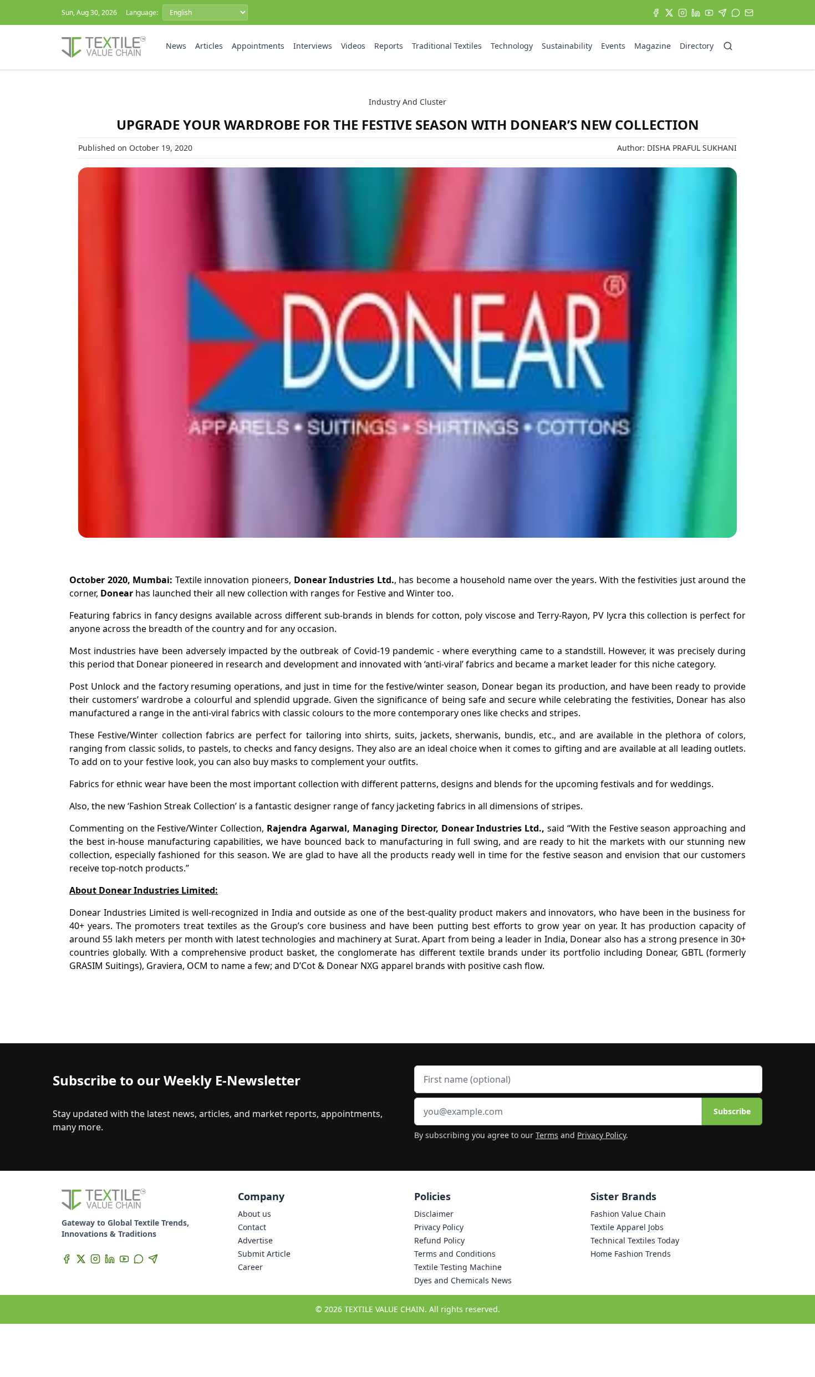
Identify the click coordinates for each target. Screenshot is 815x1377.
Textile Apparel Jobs (627, 1227)
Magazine (652, 45)
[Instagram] (682, 12)
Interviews (312, 45)
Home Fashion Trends (630, 1253)
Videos (353, 45)
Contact (252, 1227)
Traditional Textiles (447, 45)
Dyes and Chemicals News (463, 1280)
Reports (388, 45)
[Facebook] (655, 12)
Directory (697, 45)
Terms (547, 1135)
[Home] (104, 47)
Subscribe (732, 1111)
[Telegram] (722, 12)
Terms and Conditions (455, 1253)
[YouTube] (709, 12)
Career (250, 1267)
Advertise (255, 1240)
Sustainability (567, 45)
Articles (209, 45)
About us (254, 1213)
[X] (669, 12)
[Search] (727, 46)
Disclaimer (434, 1213)
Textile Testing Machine (458, 1267)
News (176, 45)
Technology (512, 45)
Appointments (258, 45)
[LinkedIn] (695, 12)
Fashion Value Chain (628, 1213)
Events (613, 45)
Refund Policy (439, 1240)
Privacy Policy (601, 1135)
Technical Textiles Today (634, 1240)
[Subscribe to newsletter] (749, 12)
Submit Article (264, 1253)
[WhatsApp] (735, 12)
